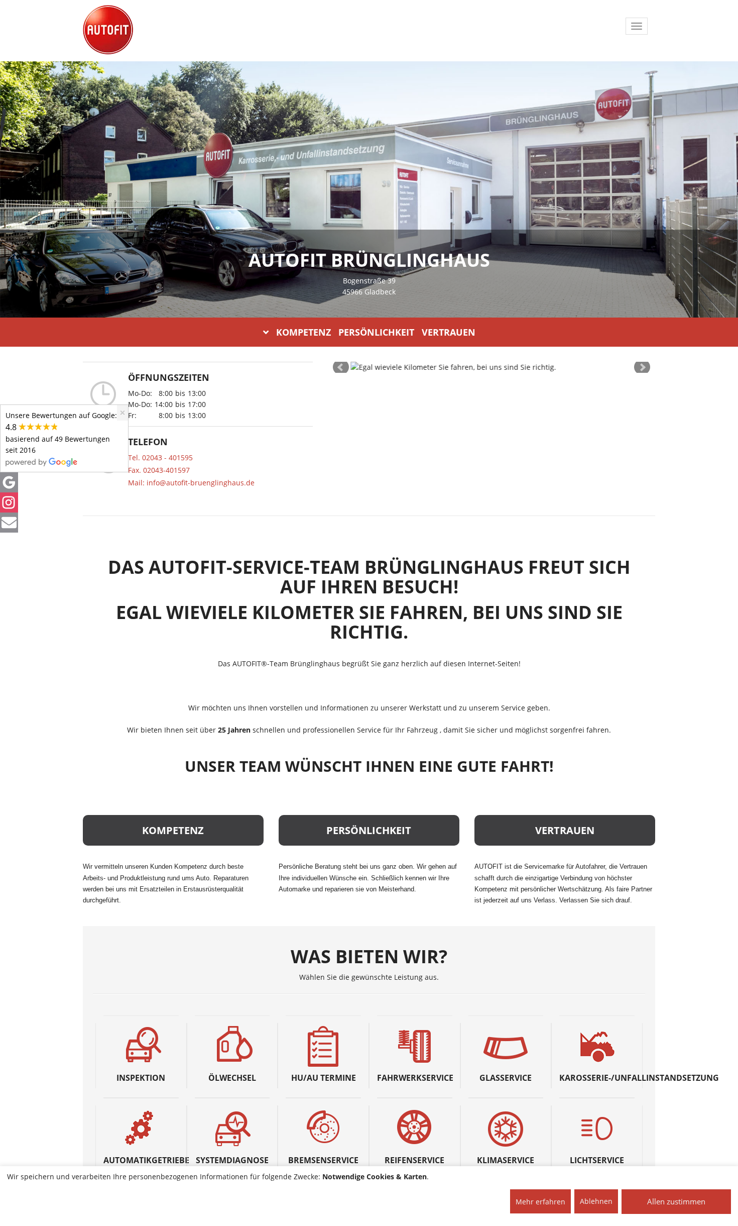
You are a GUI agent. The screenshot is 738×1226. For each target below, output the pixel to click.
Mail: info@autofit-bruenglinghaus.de (191, 482)
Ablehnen (596, 1201)
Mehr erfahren (540, 1201)
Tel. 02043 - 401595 (160, 457)
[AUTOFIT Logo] (108, 30)
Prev (341, 367)
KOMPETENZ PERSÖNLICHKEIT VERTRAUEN (375, 332)
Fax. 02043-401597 (159, 470)
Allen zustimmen (676, 1201)
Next (642, 367)
